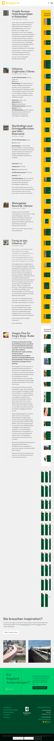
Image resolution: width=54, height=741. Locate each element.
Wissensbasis (25, 624)
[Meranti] (47, 161)
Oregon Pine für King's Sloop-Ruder (23, 334)
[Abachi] (47, 54)
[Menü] (51, 3)
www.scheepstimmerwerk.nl (25, 455)
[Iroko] (46, 131)
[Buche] (47, 121)
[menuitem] (48, 3)
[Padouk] (47, 213)
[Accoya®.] (48, 203)
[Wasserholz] (49, 266)
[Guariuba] (48, 318)
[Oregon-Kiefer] (47, 90)
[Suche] (48, 3)
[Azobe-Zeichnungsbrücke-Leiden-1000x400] (6, 70)
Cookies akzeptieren (18, 738)
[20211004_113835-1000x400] (6, 13)
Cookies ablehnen (29, 738)
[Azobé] (47, 276)
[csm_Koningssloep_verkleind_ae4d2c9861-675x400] (6, 335)
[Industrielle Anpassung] (48, 376)
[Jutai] (47, 308)
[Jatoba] (47, 141)
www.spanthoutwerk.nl (20, 457)
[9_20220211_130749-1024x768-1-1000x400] (6, 127)
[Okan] (47, 171)
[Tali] (46, 223)
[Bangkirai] (48, 34)
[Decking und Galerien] (48, 439)
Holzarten (7, 707)
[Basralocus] (48, 181)
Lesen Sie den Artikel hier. (26, 193)
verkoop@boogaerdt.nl (44, 719)
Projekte (25, 19)
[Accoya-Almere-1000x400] (6, 205)
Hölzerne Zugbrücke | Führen (23, 70)
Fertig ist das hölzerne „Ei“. (19, 242)
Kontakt (39, 624)
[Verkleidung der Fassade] (49, 352)
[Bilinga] (47, 44)
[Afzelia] (47, 245)
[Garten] (47, 425)
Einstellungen (38, 738)
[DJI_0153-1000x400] (6, 242)
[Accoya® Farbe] (48, 193)
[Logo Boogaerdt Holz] (10, 3)
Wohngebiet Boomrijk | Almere (22, 204)
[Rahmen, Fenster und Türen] (48, 402)
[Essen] (47, 112)
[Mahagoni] (48, 151)
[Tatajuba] (48, 298)
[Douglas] (47, 78)
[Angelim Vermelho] (48, 257)
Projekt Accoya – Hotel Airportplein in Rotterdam (22, 14)
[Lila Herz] (46, 288)
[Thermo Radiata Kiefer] (47, 68)
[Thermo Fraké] (47, 235)
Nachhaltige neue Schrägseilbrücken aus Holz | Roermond (23, 129)
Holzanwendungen (10, 710)
